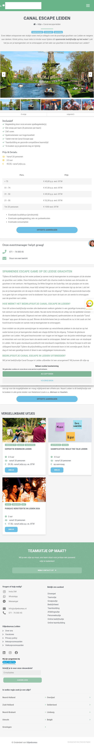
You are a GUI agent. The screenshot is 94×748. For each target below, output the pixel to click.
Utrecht (5, 720)
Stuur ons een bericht (18, 258)
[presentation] (4, 74)
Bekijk (11, 470)
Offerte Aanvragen (47, 230)
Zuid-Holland (8, 705)
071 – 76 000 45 (16, 252)
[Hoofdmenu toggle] (88, 5)
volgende (70, 114)
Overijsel (51, 697)
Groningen (7, 727)
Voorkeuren (47, 380)
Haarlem (63, 392)
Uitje (39, 24)
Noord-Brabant (9, 712)
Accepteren (47, 374)
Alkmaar (53, 392)
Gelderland (52, 705)
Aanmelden (22, 680)
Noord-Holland (8, 697)
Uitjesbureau (32, 742)
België (50, 720)
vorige (24, 114)
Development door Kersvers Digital (79, 742)
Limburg (50, 712)
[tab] (24, 697)
